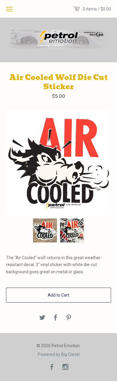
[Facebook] (52, 367)
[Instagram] (65, 367)
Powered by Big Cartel (59, 354)
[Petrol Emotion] (58, 39)
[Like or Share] (55, 318)
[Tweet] (42, 318)
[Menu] (9, 9)
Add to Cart (58, 295)
